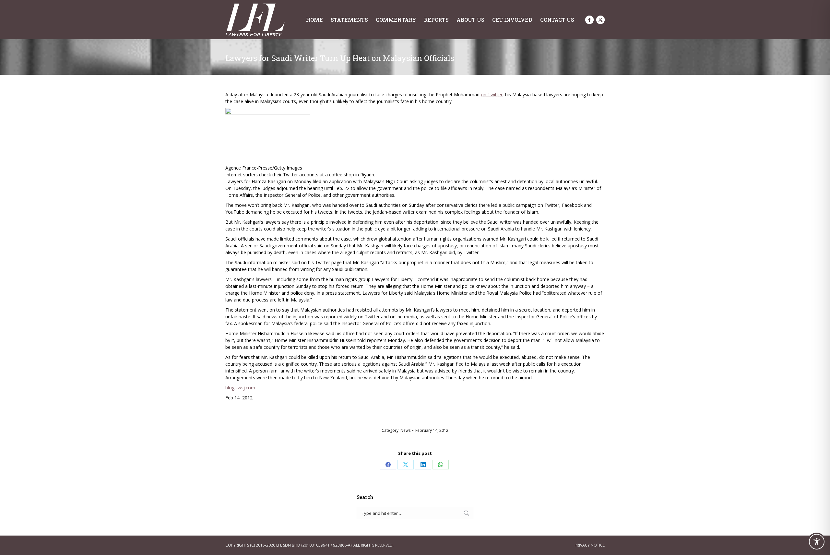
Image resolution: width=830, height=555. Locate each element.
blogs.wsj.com (240, 387)
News (405, 430)
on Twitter (492, 94)
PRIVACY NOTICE (590, 545)
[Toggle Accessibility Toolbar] (816, 541)
